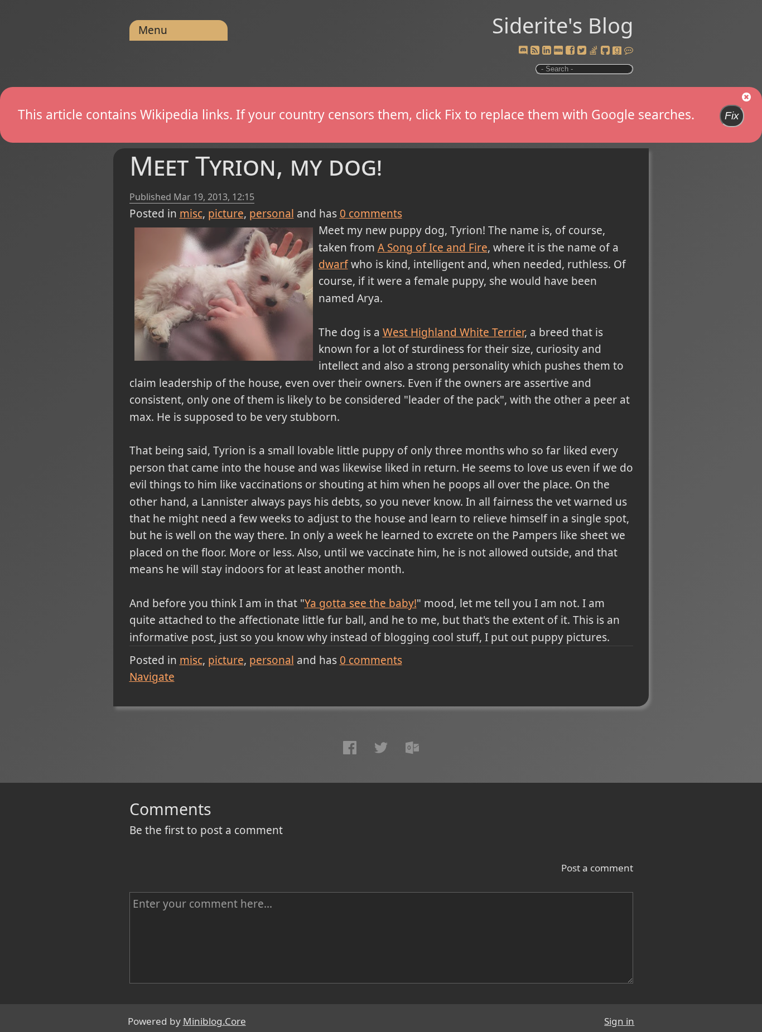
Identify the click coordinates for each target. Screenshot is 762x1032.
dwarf (333, 264)
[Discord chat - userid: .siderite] (523, 51)
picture (226, 213)
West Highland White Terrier (453, 332)
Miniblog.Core (214, 1021)
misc (191, 213)
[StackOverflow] (593, 50)
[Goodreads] (617, 50)
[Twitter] (581, 50)
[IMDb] (558, 50)
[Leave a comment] (628, 50)
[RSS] (534, 50)
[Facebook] (570, 50)
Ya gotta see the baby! (361, 603)
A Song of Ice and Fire (433, 247)
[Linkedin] (546, 50)
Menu (152, 30)
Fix (732, 116)
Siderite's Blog (562, 25)
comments (371, 213)
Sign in (619, 1021)
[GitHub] (605, 50)
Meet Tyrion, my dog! (255, 165)
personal (271, 213)
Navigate (152, 677)
